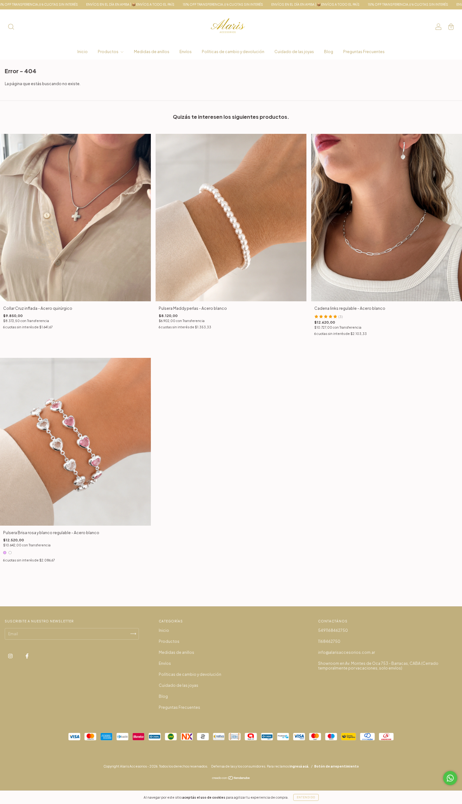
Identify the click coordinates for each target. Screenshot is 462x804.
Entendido (306, 797)
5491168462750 (333, 630)
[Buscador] (11, 27)
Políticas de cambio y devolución (233, 51)
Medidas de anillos (151, 51)
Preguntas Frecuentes (364, 51)
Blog (328, 51)
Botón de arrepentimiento (336, 766)
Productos (108, 51)
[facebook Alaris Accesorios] (27, 656)
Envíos (185, 51)
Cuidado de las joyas (294, 51)
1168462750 (329, 641)
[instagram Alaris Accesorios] (11, 656)
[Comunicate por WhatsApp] (450, 778)
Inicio (82, 51)
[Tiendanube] (231, 778)
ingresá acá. (299, 766)
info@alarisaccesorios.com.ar (346, 652)
